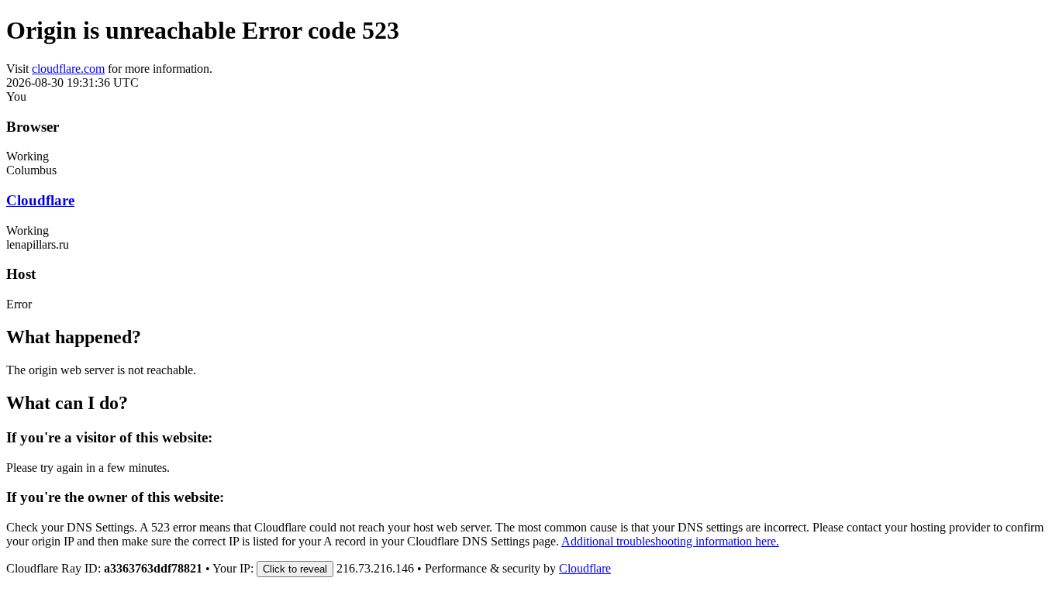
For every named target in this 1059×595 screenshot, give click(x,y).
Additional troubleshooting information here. (670, 541)
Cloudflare (40, 200)
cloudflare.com (68, 68)
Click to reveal (295, 569)
